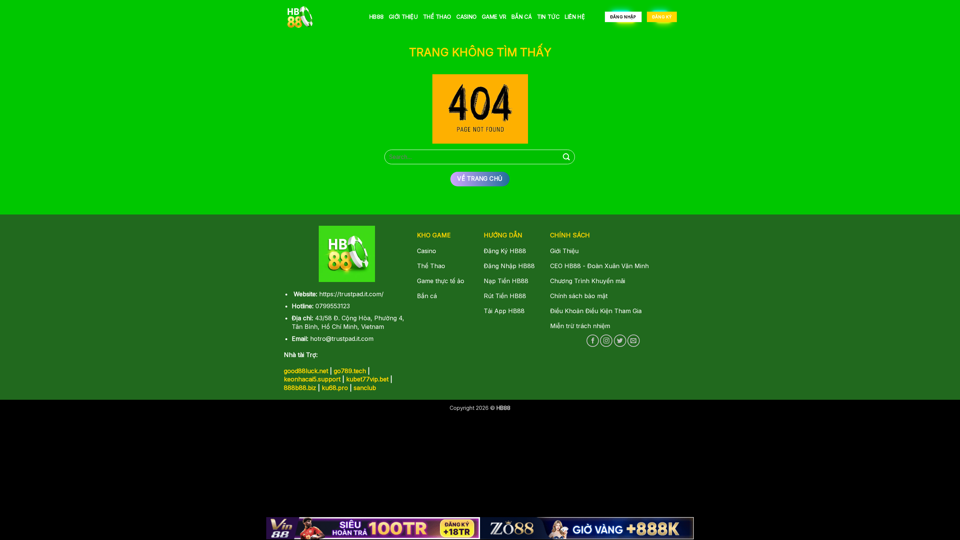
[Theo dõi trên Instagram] (606, 340)
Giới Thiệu (403, 17)
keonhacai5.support (312, 379)
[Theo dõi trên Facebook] (592, 340)
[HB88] (320, 17)
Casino (466, 17)
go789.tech (350, 371)
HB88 (376, 17)
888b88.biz (300, 388)
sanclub (365, 388)
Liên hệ (575, 17)
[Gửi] (566, 157)
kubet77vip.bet (367, 379)
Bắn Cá (522, 17)
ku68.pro (335, 388)
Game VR (494, 17)
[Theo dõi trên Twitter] (620, 340)
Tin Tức (548, 17)
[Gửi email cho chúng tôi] (633, 340)
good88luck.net (306, 371)
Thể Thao (437, 17)
